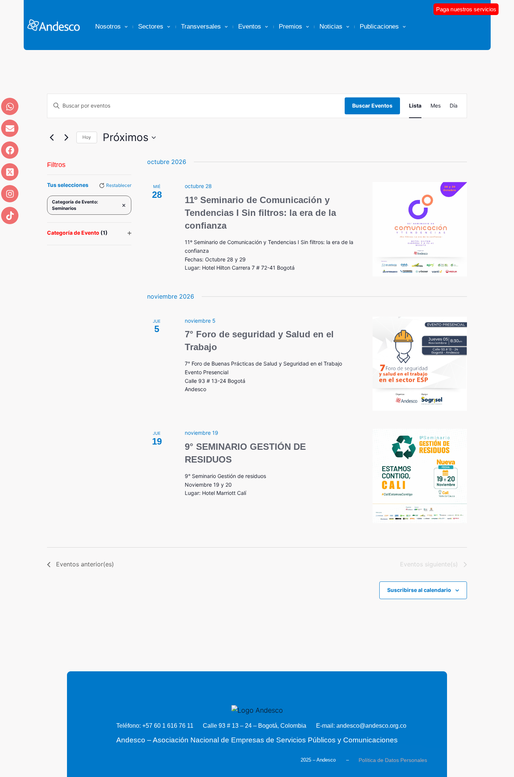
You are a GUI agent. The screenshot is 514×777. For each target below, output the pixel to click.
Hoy (86, 137)
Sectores (150, 26)
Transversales (201, 26)
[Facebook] (9, 150)
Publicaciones (379, 26)
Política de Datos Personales (393, 760)
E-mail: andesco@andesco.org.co (361, 725)
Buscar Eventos (372, 105)
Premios (290, 26)
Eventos (249, 26)
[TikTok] (9, 215)
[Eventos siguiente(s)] (66, 137)
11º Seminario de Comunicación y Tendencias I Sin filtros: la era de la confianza (260, 213)
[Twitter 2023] (9, 172)
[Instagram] (9, 193)
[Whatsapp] (9, 106)
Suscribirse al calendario (419, 590)
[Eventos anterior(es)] (51, 137)
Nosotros (108, 26)
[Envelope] (9, 128)
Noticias (330, 26)
